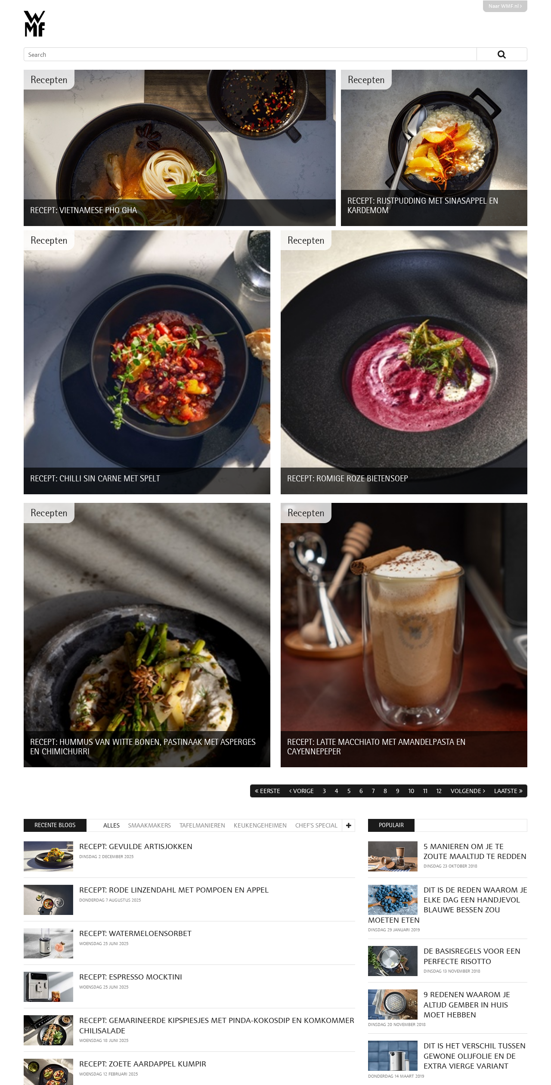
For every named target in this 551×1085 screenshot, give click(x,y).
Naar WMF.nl (504, 6)
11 (425, 790)
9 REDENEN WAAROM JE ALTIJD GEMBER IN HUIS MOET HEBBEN (467, 1004)
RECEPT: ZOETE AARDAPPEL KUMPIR (142, 1063)
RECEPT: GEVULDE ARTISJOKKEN (135, 846)
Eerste (270, 790)
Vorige (303, 790)
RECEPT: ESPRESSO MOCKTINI (130, 976)
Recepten (49, 79)
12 (439, 790)
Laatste (505, 790)
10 (411, 790)
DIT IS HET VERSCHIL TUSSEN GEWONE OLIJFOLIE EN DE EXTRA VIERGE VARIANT (475, 1055)
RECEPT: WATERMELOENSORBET (135, 933)
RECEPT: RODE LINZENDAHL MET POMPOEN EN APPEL (174, 889)
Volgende (466, 790)
